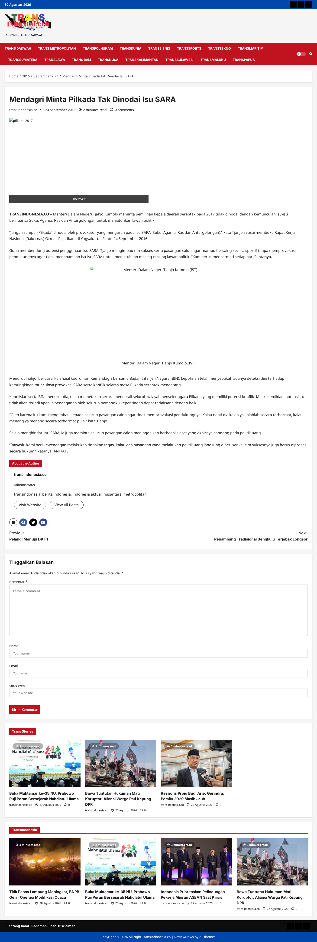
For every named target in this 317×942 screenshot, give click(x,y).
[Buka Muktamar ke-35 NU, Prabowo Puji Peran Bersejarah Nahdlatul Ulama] (45, 763)
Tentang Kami (18, 926)
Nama (14, 646)
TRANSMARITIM (250, 48)
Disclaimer (66, 926)
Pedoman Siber (43, 926)
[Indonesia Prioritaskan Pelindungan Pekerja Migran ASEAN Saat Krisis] (196, 861)
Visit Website (30, 504)
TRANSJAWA (54, 60)
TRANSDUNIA (130, 48)
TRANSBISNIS (159, 48)
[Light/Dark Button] (301, 54)
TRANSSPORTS (189, 48)
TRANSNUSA (108, 60)
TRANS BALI (81, 60)
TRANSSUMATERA (22, 60)
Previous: (28, 536)
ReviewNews (184, 937)
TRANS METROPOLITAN (57, 48)
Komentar (18, 581)
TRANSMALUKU (213, 60)
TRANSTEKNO (219, 48)
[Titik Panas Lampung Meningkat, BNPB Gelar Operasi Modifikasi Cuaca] (45, 861)
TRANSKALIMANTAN (141, 60)
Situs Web (17, 685)
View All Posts (67, 504)
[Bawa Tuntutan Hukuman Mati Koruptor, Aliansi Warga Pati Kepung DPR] (120, 763)
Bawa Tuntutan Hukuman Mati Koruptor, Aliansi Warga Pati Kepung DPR (118, 799)
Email (13, 666)
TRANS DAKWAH (18, 48)
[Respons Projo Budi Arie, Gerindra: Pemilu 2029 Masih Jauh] (196, 763)
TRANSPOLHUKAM (98, 48)
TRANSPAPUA (244, 60)
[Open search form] (310, 54)
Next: (261, 536)
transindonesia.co (23, 109)
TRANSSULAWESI (179, 60)
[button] (13, 522)
